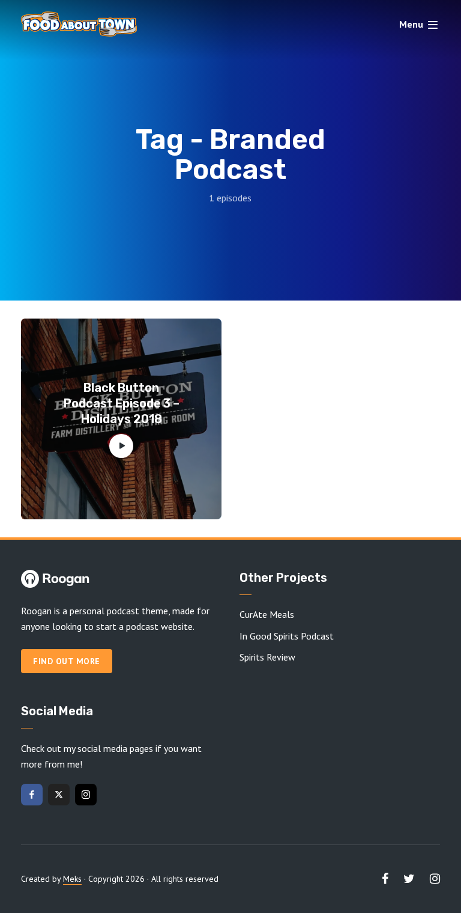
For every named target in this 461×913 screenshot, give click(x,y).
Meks (72, 878)
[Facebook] (32, 794)
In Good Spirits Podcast (287, 636)
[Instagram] (86, 794)
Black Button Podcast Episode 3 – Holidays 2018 (121, 403)
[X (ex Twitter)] (59, 794)
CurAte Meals (267, 614)
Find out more (66, 661)
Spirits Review (267, 657)
